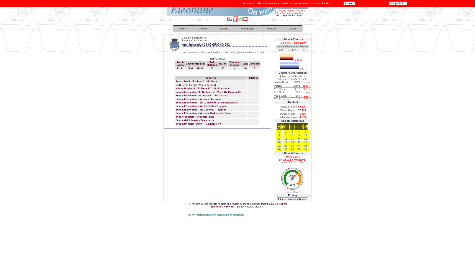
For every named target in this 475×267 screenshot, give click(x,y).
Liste (245, 63)
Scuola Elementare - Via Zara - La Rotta (198, 99)
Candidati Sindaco (234, 63)
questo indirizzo (279, 203)
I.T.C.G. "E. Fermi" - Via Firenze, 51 (196, 85)
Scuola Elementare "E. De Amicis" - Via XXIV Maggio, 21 (208, 92)
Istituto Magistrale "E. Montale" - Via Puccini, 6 (203, 88)
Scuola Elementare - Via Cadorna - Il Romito (201, 109)
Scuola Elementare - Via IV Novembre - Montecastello (206, 102)
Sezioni (222, 63)
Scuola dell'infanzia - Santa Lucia (195, 120)
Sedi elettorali (212, 63)
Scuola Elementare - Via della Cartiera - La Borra (203, 113)
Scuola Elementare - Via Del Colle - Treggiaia (201, 106)
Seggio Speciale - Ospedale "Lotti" (195, 116)
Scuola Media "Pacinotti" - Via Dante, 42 (199, 81)
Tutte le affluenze (292, 192)
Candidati (254, 63)
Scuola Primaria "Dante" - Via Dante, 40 (198, 123)
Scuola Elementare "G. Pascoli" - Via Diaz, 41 (202, 95)
